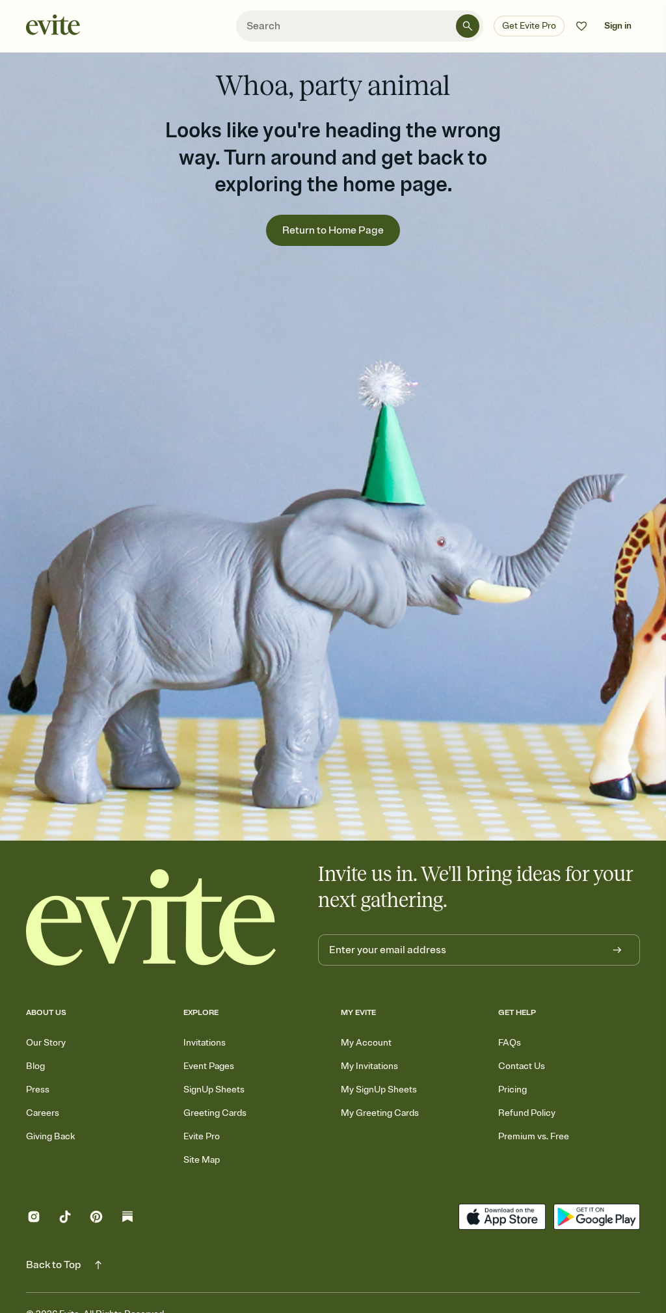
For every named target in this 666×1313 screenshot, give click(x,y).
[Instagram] (34, 1218)
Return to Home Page (333, 230)
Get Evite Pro (529, 25)
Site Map (201, 1159)
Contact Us (521, 1066)
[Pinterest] (96, 1218)
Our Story (46, 1042)
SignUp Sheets (214, 1089)
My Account (366, 1042)
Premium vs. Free (533, 1136)
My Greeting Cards (380, 1112)
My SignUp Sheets (379, 1089)
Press (37, 1089)
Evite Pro (201, 1136)
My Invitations (369, 1066)
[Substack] (127, 1218)
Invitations (204, 1042)
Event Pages (208, 1066)
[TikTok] (65, 1218)
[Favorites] (581, 26)
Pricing (512, 1089)
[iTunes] (502, 1218)
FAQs (509, 1042)
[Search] (467, 26)
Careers (42, 1112)
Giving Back (50, 1136)
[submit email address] (617, 950)
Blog (35, 1066)
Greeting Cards (214, 1112)
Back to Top (53, 1264)
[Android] (596, 1218)
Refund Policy (526, 1112)
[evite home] (151, 917)
